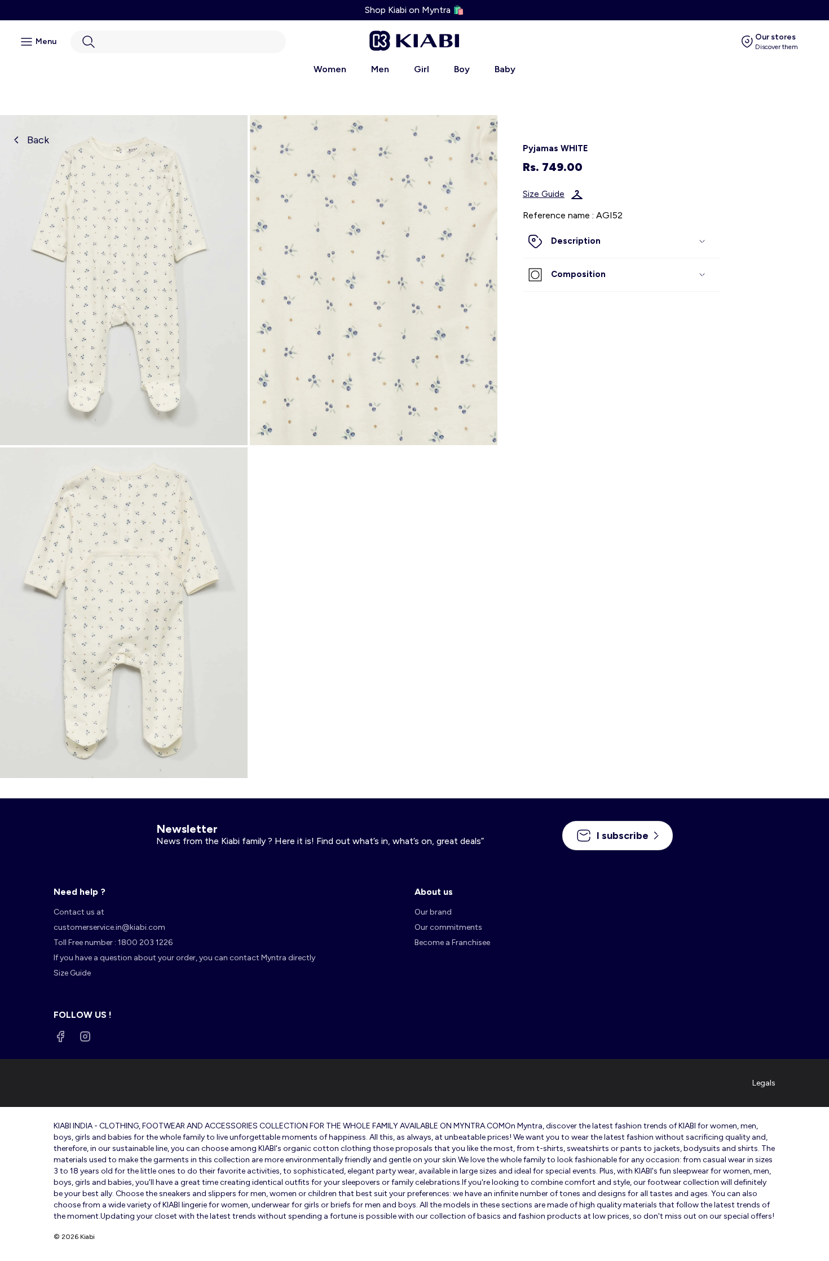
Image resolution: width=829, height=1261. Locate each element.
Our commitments (448, 927)
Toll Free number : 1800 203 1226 (113, 942)
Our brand (433, 912)
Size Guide (544, 195)
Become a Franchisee (452, 942)
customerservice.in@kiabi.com (109, 927)
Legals (763, 1083)
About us (433, 891)
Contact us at (79, 912)
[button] (178, 41)
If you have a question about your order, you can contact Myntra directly (184, 958)
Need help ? (79, 891)
